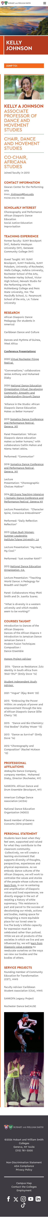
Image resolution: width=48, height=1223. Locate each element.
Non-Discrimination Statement (24, 1162)
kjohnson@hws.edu (22, 194)
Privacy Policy (24, 1169)
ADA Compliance (24, 1166)
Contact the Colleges (24, 1186)
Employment (24, 1190)
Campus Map (24, 1183)
